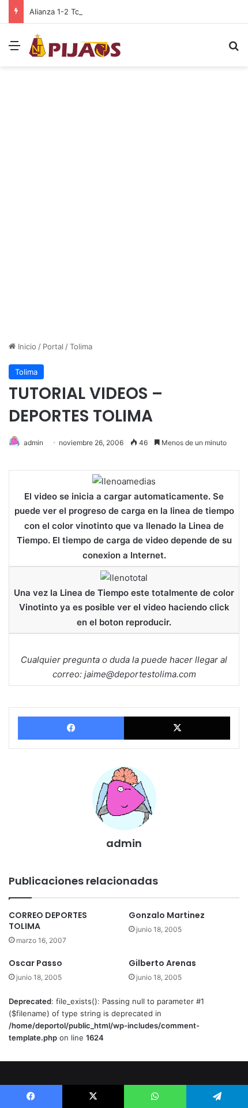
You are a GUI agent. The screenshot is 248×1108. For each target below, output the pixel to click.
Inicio (26, 346)
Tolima (81, 346)
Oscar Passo (35, 963)
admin (33, 442)
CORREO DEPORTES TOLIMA (48, 920)
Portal (53, 346)
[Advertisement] (124, 208)
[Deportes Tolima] (75, 45)
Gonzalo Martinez (167, 915)
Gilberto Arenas (162, 963)
